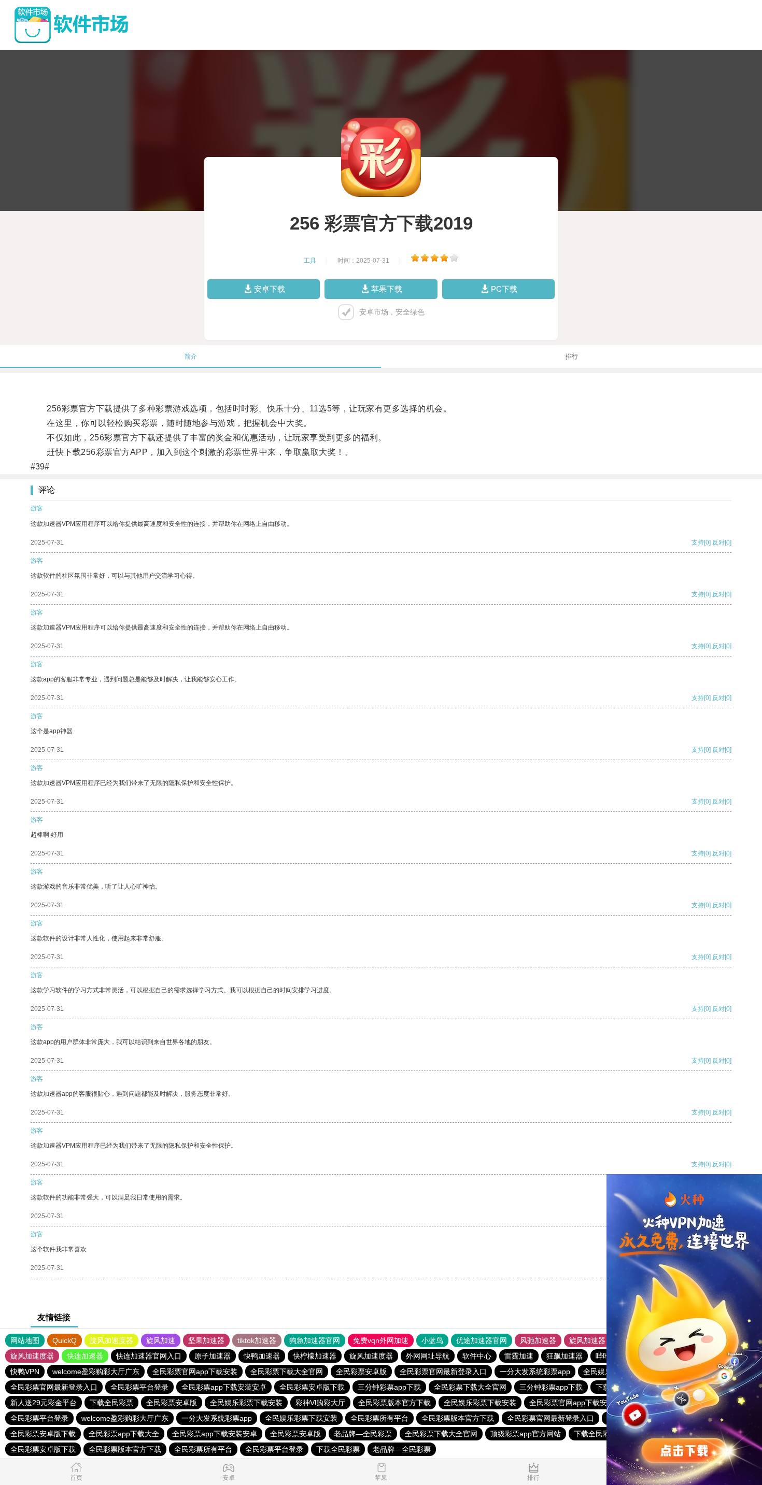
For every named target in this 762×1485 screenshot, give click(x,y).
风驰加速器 (538, 1340)
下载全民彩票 (111, 1402)
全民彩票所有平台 (379, 1418)
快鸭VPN (24, 1371)
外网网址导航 (427, 1356)
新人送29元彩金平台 (43, 1402)
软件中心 (476, 1356)
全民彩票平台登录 (139, 1387)
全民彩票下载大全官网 (286, 1371)
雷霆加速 (518, 1356)
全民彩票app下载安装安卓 (223, 1387)
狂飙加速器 (564, 1356)
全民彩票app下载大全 (124, 1434)
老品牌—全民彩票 (363, 1434)
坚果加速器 (206, 1340)
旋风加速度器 (111, 1340)
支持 (698, 542)
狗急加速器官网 (314, 1340)
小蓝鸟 (432, 1340)
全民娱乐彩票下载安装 (246, 1402)
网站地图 (24, 1340)
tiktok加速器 (256, 1340)
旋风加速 (160, 1340)
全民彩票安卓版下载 (312, 1387)
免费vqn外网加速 (380, 1340)
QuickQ (64, 1340)
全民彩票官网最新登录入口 (443, 1371)
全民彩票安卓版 (361, 1371)
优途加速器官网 (481, 1340)
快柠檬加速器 (314, 1356)
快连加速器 (85, 1356)
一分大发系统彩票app (535, 1371)
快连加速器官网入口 (148, 1356)
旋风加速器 (587, 1340)
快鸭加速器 (262, 1356)
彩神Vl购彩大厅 (320, 1402)
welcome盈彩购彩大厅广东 (95, 1371)
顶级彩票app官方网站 (525, 1434)
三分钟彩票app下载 (389, 1387)
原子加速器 (212, 1356)
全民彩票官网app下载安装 (194, 1371)
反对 (718, 542)
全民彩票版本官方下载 (394, 1402)
